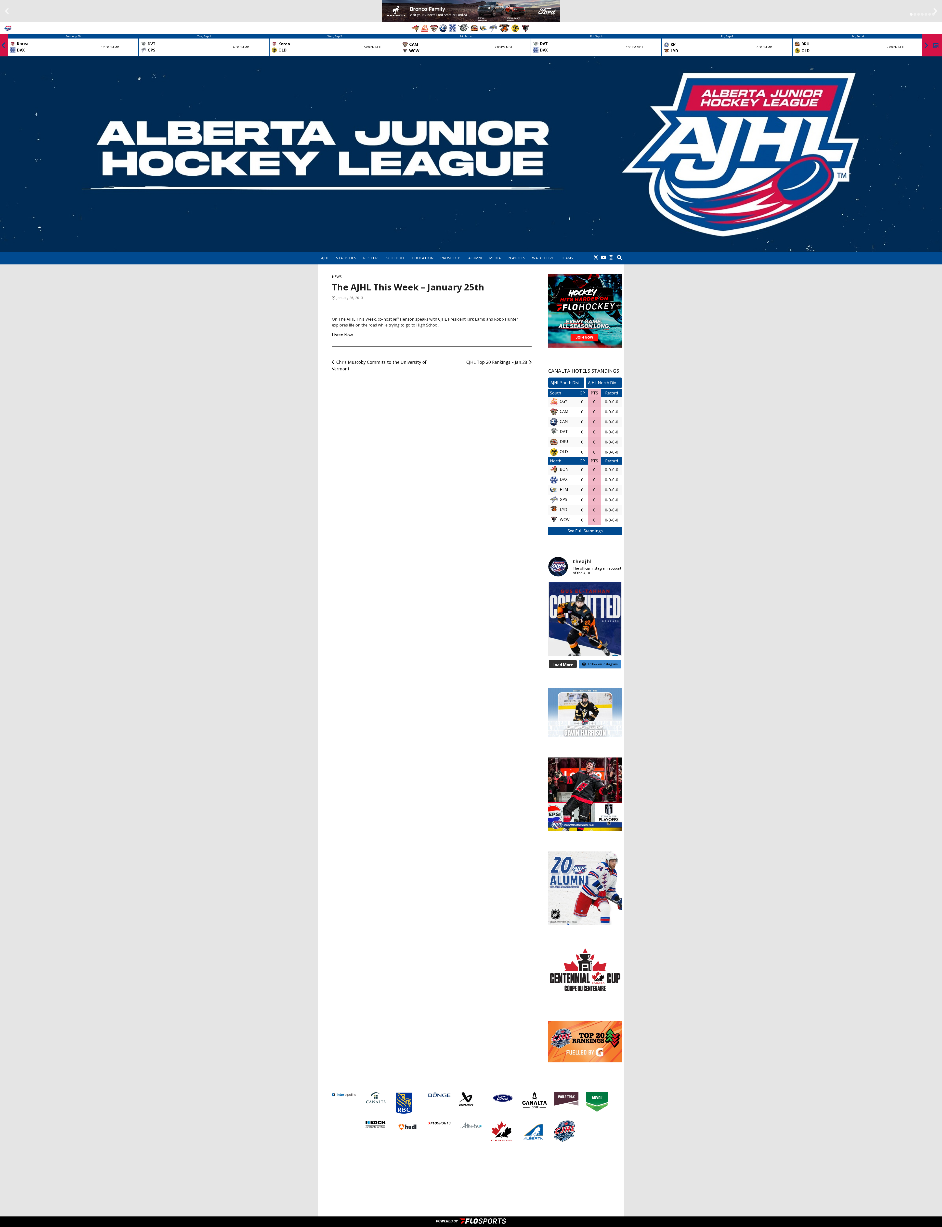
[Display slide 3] (918, 14)
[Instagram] (611, 257)
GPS (563, 499)
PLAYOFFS (516, 257)
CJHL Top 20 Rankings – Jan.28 (496, 362)
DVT (564, 431)
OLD (564, 452)
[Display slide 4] (922, 14)
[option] (73, 45)
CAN (564, 421)
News (337, 276)
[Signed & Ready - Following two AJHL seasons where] (585, 619)
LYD (563, 509)
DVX (563, 479)
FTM (564, 489)
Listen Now (342, 335)
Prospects (450, 257)
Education (422, 257)
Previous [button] (3, 45)
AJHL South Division (567, 382)
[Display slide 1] (911, 14)
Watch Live (543, 257)
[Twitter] (596, 257)
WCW (565, 519)
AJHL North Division (605, 382)
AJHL (325, 257)
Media (495, 257)
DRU (564, 441)
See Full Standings (585, 531)
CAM (564, 411)
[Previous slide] (6, 11)
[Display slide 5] (926, 14)
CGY (563, 401)
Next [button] (926, 45)
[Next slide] (935, 11)
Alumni (475, 257)
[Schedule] (936, 45)
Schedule (395, 257)
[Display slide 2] (915, 14)
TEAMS (567, 257)
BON (564, 469)
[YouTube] (604, 257)
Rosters (371, 257)
